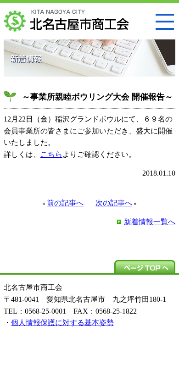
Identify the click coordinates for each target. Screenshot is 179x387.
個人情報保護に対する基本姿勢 (62, 322)
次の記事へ (113, 203)
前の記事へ (65, 203)
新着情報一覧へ (149, 222)
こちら (51, 154)
